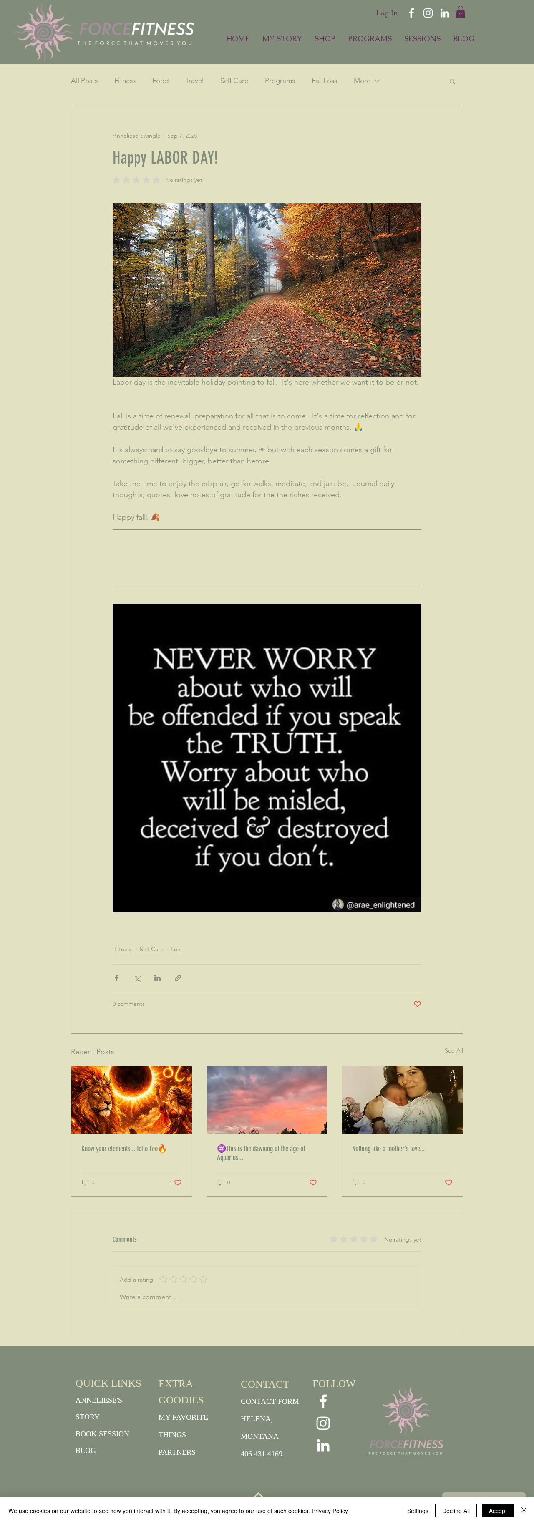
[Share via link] (178, 978)
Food (160, 80)
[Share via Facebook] (117, 978)
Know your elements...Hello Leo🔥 (124, 1148)
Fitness (125, 80)
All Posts (84, 80)
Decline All (456, 1510)
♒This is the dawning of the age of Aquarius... (261, 1153)
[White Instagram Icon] (428, 13)
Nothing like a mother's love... (388, 1148)
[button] (461, 12)
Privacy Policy (330, 1510)
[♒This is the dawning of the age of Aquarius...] (267, 1100)
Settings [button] (417, 1510)
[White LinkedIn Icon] (444, 13)
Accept (498, 1510)
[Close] (524, 1510)
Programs (280, 80)
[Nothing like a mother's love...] (402, 1100)
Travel (194, 80)
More (362, 80)
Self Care (234, 80)
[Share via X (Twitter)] (137, 978)
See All (454, 1050)
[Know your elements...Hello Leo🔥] (131, 1100)
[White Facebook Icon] (411, 13)
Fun (176, 949)
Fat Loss (324, 80)
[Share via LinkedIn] (157, 978)
